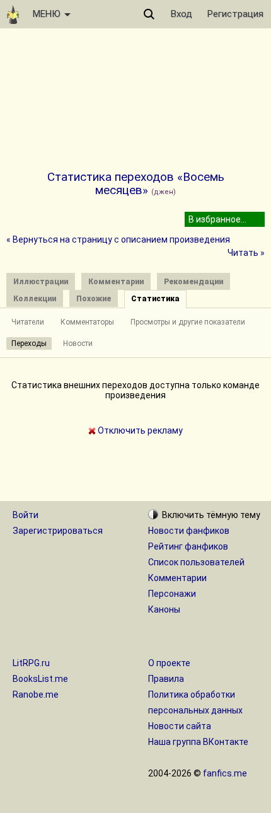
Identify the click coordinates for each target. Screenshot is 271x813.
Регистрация (235, 14)
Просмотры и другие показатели (187, 322)
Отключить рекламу (139, 430)
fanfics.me (225, 773)
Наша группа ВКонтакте (198, 742)
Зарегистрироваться (58, 531)
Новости (78, 343)
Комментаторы (87, 322)
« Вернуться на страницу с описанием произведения (118, 239)
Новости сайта (179, 726)
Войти (25, 515)
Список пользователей (196, 562)
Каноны (164, 609)
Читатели (27, 322)
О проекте (169, 663)
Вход (181, 14)
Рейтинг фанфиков (188, 546)
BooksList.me (40, 679)
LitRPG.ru (31, 663)
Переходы (29, 343)
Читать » (246, 253)
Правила (166, 679)
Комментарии (177, 578)
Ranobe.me (36, 694)
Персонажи (172, 594)
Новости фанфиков (188, 531)
